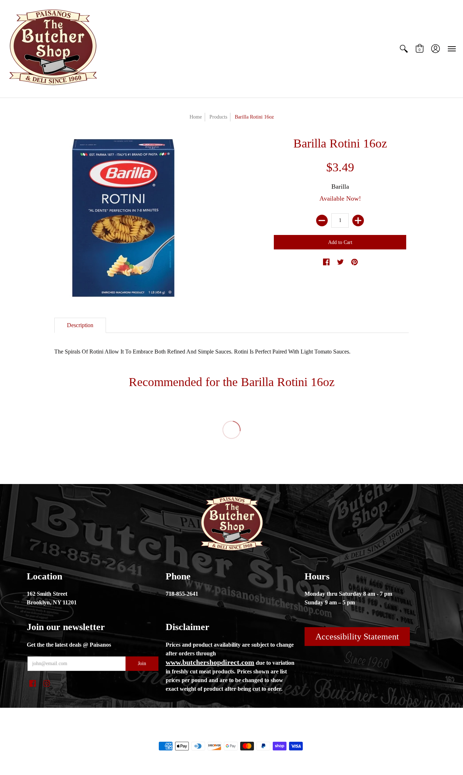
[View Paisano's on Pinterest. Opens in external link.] (354, 262)
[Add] (358, 220)
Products (218, 117)
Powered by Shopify (260, 733)
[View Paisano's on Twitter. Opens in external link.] (340, 262)
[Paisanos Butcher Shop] (52, 49)
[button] (404, 49)
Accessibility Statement (357, 636)
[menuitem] (404, 49)
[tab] (80, 325)
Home (196, 117)
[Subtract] (322, 220)
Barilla (340, 186)
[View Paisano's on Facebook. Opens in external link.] (326, 262)
